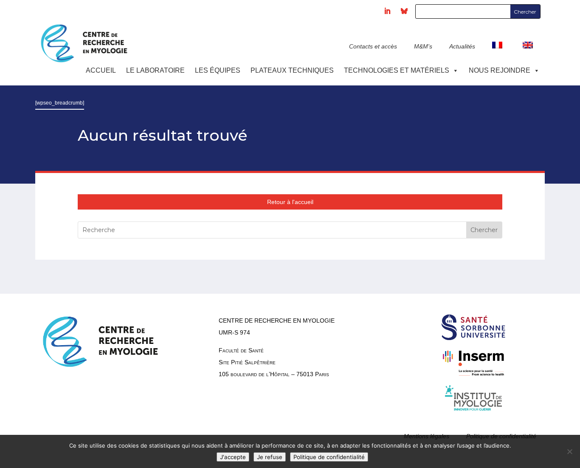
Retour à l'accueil (290, 202)
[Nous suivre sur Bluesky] (404, 11)
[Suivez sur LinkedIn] (387, 11)
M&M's (423, 46)
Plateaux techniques (292, 70)
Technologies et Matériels (396, 70)
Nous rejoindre (499, 70)
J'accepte (233, 457)
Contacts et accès (373, 46)
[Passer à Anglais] (529, 50)
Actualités (462, 46)
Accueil (101, 70)
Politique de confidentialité (329, 457)
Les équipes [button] (217, 70)
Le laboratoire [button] (155, 70)
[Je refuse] (569, 451)
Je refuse (269, 457)
